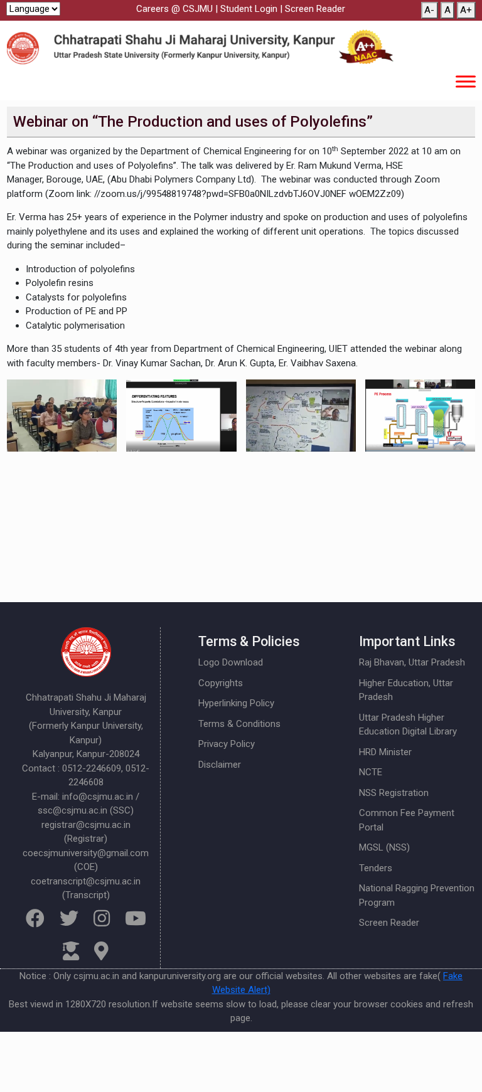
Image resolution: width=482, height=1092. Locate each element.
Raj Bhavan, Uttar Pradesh (412, 662)
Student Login (248, 8)
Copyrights (220, 683)
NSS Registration (394, 792)
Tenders (375, 868)
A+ (466, 10)
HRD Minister (385, 752)
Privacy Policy (226, 744)
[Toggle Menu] (466, 81)
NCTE (370, 772)
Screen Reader (315, 8)
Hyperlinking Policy (236, 703)
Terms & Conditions (239, 723)
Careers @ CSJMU (174, 8)
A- (429, 10)
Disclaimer (219, 764)
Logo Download (230, 662)
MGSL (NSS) (384, 847)
